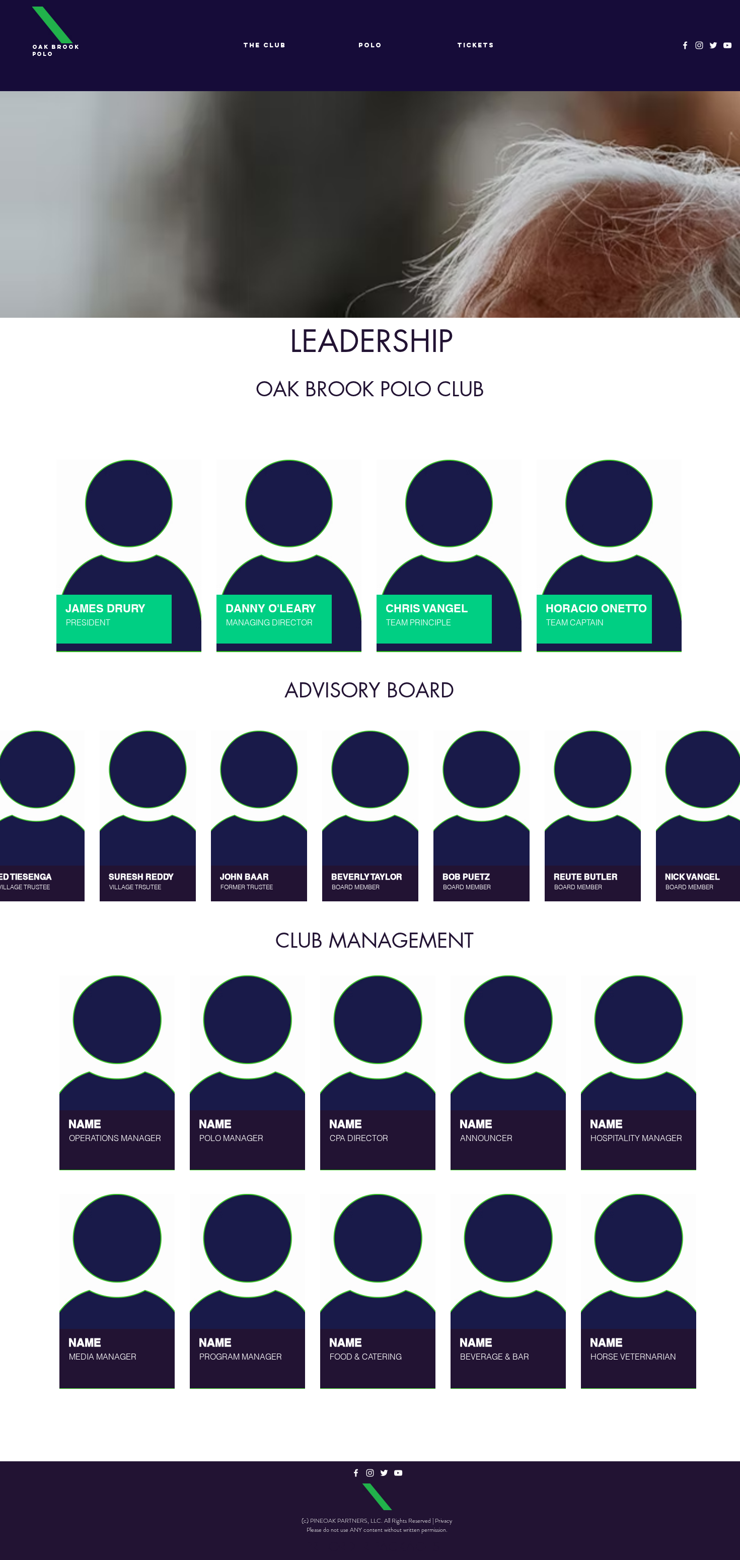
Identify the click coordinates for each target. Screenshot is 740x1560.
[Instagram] (699, 45)
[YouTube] (727, 45)
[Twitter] (713, 45)
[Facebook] (685, 45)
